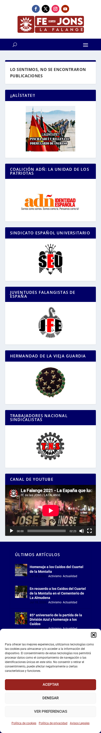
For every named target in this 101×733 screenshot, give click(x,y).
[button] (93, 634)
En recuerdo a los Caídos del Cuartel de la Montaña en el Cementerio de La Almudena (58, 593)
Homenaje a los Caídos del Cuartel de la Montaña (56, 569)
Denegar (50, 698)
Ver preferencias (50, 711)
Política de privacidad (53, 723)
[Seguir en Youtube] (65, 9)
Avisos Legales (79, 723)
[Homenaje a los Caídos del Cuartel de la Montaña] (21, 570)
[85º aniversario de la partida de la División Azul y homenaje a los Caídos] (21, 618)
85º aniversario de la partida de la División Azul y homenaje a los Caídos (56, 619)
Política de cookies (24, 723)
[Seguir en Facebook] (36, 9)
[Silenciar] (81, 530)
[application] (50, 510)
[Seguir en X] (46, 9)
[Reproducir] (11, 530)
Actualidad (70, 576)
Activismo (55, 576)
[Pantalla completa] (89, 530)
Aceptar (51, 684)
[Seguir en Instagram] (55, 9)
